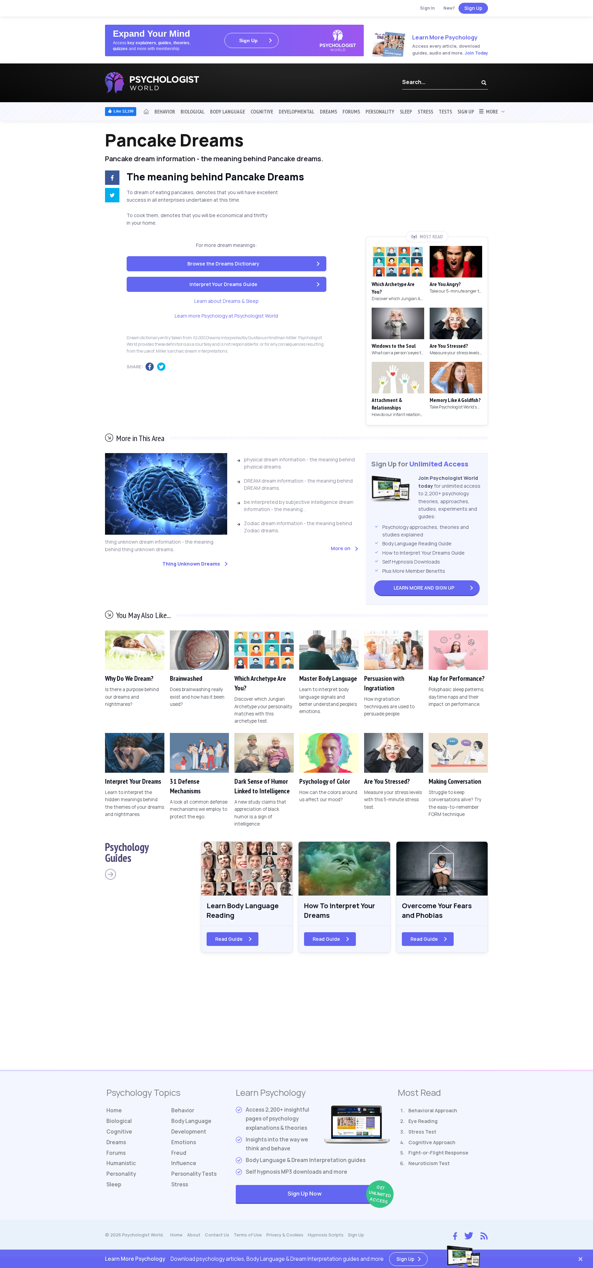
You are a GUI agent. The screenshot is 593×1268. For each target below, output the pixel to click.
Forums (351, 111)
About (193, 1235)
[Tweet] (111, 196)
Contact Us (217, 1235)
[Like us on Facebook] (455, 1234)
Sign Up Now (338, 1194)
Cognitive (262, 111)
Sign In (427, 8)
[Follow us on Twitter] (468, 1235)
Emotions (183, 1142)
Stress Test (422, 1131)
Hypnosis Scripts (326, 1235)
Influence (183, 1163)
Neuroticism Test (429, 1163)
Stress (425, 111)
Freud (178, 1153)
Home (114, 1110)
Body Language (227, 111)
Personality (379, 111)
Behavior (164, 111)
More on (340, 548)
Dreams (328, 111)
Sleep (406, 111)
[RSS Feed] (484, 1235)
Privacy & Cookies (284, 1235)
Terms (248, 1235)
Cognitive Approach (431, 1142)
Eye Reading (423, 1121)
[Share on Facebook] (111, 178)
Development (188, 1131)
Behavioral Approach (432, 1110)
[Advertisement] (426, 181)
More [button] (491, 111)
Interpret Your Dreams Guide (223, 284)
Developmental (296, 111)
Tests (445, 111)
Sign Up (473, 8)
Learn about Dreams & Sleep (226, 301)
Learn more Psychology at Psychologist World (226, 315)
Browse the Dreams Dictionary (223, 263)
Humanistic (121, 1163)
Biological (193, 111)
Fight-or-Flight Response (438, 1152)
